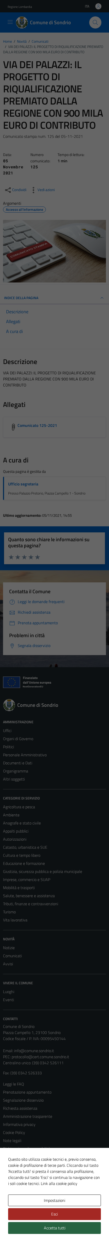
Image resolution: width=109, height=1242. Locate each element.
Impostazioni (54, 1200)
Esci (54, 1214)
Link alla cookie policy (59, 1183)
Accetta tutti (54, 1228)
